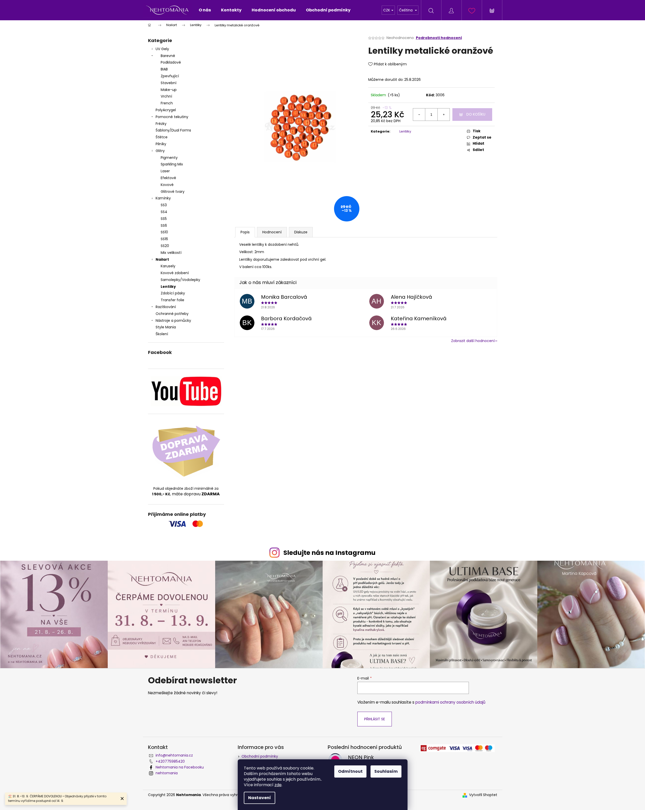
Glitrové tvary (173, 191)
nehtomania (167, 773)
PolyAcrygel (166, 109)
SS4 (164, 211)
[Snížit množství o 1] (419, 114)
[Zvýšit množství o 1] (443, 114)
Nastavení (259, 798)
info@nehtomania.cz (174, 755)
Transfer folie (172, 300)
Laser (165, 171)
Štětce (162, 137)
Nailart (162, 259)
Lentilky (168, 286)
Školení (162, 333)
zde (278, 785)
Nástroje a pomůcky (173, 320)
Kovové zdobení (175, 272)
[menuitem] (205, 10)
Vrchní (166, 96)
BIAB (164, 69)
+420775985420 (170, 761)
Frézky (161, 123)
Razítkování (166, 306)
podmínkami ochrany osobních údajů (450, 702)
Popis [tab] (245, 232)
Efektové (168, 177)
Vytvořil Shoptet (483, 795)
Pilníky (161, 143)
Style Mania (166, 327)
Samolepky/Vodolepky (180, 279)
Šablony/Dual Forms (173, 130)
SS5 (164, 218)
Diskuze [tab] (300, 232)
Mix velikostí (171, 252)
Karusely (168, 266)
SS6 (164, 225)
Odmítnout (350, 771)
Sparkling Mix (172, 164)
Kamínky (163, 198)
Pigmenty (169, 157)
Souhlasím (386, 771)
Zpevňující (170, 76)
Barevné (168, 55)
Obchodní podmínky (260, 756)
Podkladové (171, 62)
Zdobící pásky (173, 293)
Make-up (169, 89)
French (167, 103)
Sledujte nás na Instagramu (329, 552)
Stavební (168, 82)
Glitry (160, 150)
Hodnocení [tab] (272, 232)
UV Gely (162, 48)
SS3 (164, 205)
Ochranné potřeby (172, 313)
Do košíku (475, 114)
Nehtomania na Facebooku (180, 767)
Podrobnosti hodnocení (439, 37)
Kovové (167, 184)
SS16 (164, 238)
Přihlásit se (374, 719)
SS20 (165, 245)
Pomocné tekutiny (172, 116)
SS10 (164, 232)
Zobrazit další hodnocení (473, 340)
